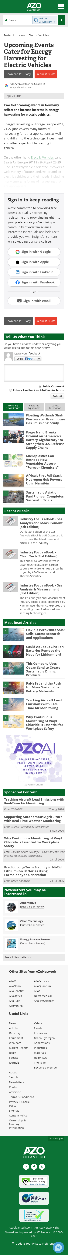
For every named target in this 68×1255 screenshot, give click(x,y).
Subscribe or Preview (32, 906)
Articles (14, 1028)
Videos (38, 1023)
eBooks (13, 1057)
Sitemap (14, 1110)
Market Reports (19, 1048)
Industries (40, 1048)
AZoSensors (41, 981)
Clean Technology (31, 921)
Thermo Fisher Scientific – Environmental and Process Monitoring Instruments (34, 853)
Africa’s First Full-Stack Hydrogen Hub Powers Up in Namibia (44, 479)
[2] (13, 436)
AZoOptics (15, 996)
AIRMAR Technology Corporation (30, 827)
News (22, 35)
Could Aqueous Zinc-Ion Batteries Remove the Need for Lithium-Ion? (45, 651)
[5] (13, 496)
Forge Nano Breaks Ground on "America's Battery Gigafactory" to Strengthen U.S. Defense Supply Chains (45, 440)
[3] (13, 460)
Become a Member (46, 1067)
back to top (55, 1138)
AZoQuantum (42, 986)
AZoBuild (14, 1001)
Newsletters (16, 1082)
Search (13, 1077)
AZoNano (15, 986)
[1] (13, 419)
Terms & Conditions (21, 1097)
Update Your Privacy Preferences (36, 1243)
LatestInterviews (55, 407)
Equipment (16, 1038)
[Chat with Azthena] (58, 1247)
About (13, 1072)
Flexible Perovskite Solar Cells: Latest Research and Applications (45, 634)
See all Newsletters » (18, 957)
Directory (15, 1033)
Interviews (40, 1033)
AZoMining (16, 1005)
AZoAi (37, 991)
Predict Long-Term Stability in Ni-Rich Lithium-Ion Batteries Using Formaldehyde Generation (33, 871)
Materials (40, 1053)
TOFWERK (16, 809)
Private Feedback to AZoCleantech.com (38, 390)
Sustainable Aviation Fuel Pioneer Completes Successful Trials (45, 496)
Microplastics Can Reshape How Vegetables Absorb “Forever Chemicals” (42, 462)
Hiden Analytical (20, 881)
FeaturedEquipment (34, 407)
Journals (14, 1062)
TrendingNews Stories (13, 407)
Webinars (15, 1043)
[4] (13, 480)
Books (12, 1053)
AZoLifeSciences (44, 1001)
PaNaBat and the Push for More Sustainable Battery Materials (43, 687)
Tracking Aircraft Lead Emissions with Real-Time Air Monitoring (44, 704)
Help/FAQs (40, 1057)
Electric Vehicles (39, 35)
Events (38, 1028)
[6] (13, 721)
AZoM (12, 981)
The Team (40, 1062)
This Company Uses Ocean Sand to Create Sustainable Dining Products (43, 669)
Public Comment (53, 386)
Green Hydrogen (44, 1038)
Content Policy (18, 1115)
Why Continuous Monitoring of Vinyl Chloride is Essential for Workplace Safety (44, 723)
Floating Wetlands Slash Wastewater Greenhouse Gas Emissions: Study (45, 419)
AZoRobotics (17, 991)
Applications (42, 1043)
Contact (14, 1087)
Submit (57, 396)
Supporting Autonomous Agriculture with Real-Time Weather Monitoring (33, 819)
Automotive (28, 902)
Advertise (15, 1092)
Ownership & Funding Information (17, 1124)
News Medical (43, 996)
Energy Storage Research (36, 939)
